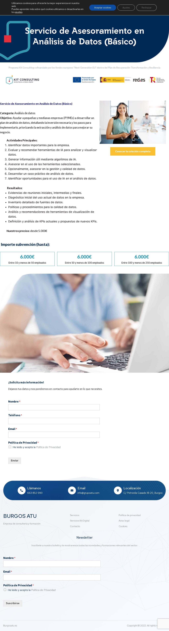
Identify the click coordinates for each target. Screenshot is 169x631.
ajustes (18, 12)
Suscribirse (12, 603)
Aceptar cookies (102, 7)
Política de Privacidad (23, 442)
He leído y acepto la (37, 447)
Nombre (14, 401)
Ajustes (126, 7)
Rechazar (147, 7)
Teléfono (15, 415)
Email (12, 429)
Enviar (14, 460)
